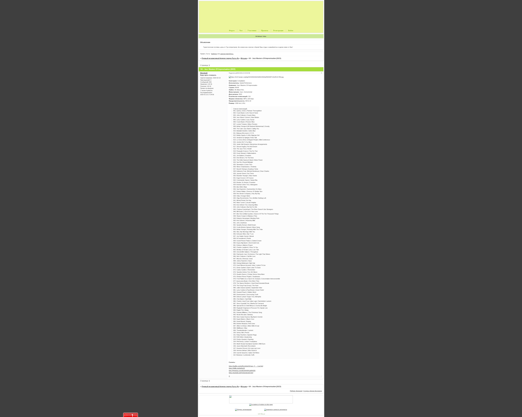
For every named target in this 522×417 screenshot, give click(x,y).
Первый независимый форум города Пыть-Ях (220, 58)
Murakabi (203, 73)
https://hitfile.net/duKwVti (237, 368)
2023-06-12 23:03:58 (243, 73)
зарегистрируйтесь (226, 54)
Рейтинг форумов (296, 391)
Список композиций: (240, 109)
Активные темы (260, 36)
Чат (241, 30)
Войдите (214, 54)
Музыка (244, 58)
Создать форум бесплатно (312, 391)
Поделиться (233, 73)
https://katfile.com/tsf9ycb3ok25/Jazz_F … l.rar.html (246, 366)
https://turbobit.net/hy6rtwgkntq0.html (241, 373)
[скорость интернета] (275, 409)
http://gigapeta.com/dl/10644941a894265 (242, 370)
